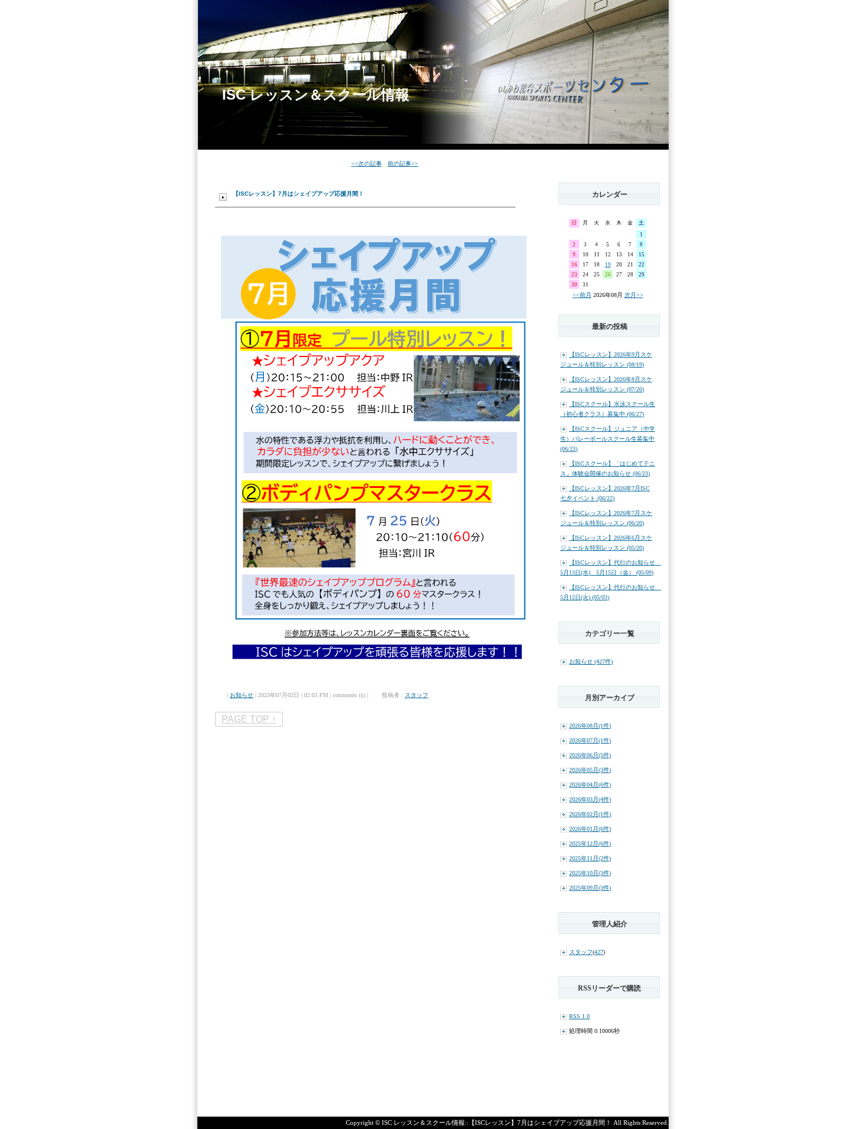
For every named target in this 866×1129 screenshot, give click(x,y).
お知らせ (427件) (591, 661)
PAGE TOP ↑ (249, 719)
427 (598, 952)
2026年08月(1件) (590, 725)
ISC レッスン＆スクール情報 (315, 95)
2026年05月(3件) (590, 770)
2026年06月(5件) (590, 755)
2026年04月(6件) (590, 784)
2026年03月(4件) (590, 799)
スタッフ (416, 695)
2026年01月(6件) (590, 829)
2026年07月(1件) (590, 740)
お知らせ (241, 695)
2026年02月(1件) (590, 814)
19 (608, 265)
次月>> (633, 295)
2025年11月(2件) (590, 858)
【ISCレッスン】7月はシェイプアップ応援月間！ (298, 193)
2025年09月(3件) (590, 887)
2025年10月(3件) (590, 873)
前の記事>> (403, 163)
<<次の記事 (366, 163)
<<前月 (582, 295)
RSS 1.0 (579, 1016)
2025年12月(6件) (590, 843)
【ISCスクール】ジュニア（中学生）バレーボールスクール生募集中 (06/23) (607, 438)
